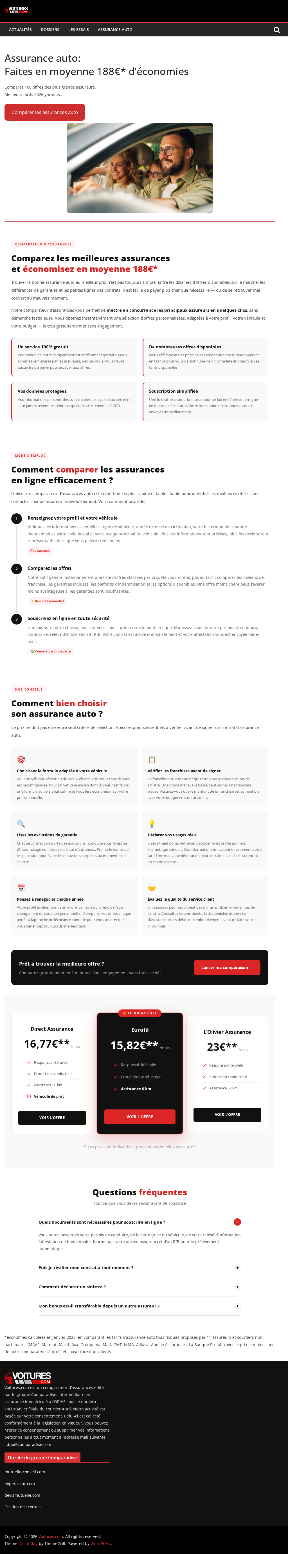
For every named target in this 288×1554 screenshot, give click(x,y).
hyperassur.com (19, 1483)
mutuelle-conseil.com (24, 1471)
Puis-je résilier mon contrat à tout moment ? (139, 1268)
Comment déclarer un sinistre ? (139, 1287)
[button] (44, 112)
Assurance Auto (115, 29)
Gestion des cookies (23, 1506)
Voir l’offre (52, 1117)
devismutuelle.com (22, 1495)
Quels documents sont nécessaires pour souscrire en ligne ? (139, 1222)
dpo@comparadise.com (29, 1444)
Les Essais (78, 29)
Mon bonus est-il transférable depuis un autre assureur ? (139, 1306)
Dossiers (50, 29)
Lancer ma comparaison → (227, 967)
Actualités (20, 29)
